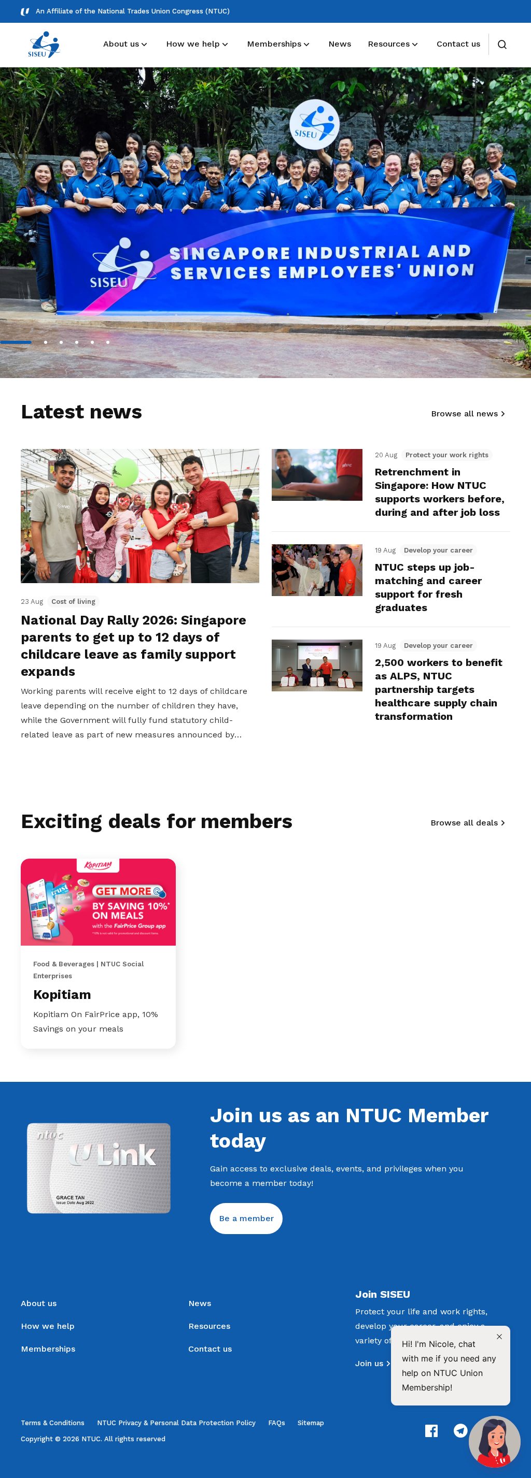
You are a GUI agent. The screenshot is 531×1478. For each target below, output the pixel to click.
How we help (48, 1326)
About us (39, 1303)
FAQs (276, 1423)
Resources (209, 1326)
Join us (369, 1363)
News (199, 1303)
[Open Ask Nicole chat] (495, 1442)
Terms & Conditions (53, 1423)
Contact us (210, 1349)
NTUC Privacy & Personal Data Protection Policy (176, 1423)
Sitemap (311, 1423)
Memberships (48, 1349)
